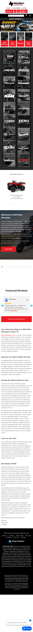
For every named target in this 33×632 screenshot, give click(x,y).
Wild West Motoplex (6, 335)
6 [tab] (21, 30)
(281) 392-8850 (17, 238)
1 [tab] (9, 30)
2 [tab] (11, 30)
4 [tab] (16, 30)
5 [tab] (17, 204)
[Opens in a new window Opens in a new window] (15, 11)
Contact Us (16, 537)
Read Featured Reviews (16, 319)
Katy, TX (15, 335)
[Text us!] (27, 629)
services (25, 488)
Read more (14, 310)
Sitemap (23, 537)
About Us (4, 535)
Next (30, 26)
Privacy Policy (19, 535)
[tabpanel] (16, 26)
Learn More (8, 249)
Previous (6, 27)
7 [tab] (23, 30)
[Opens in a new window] (26, 11)
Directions (11, 535)
